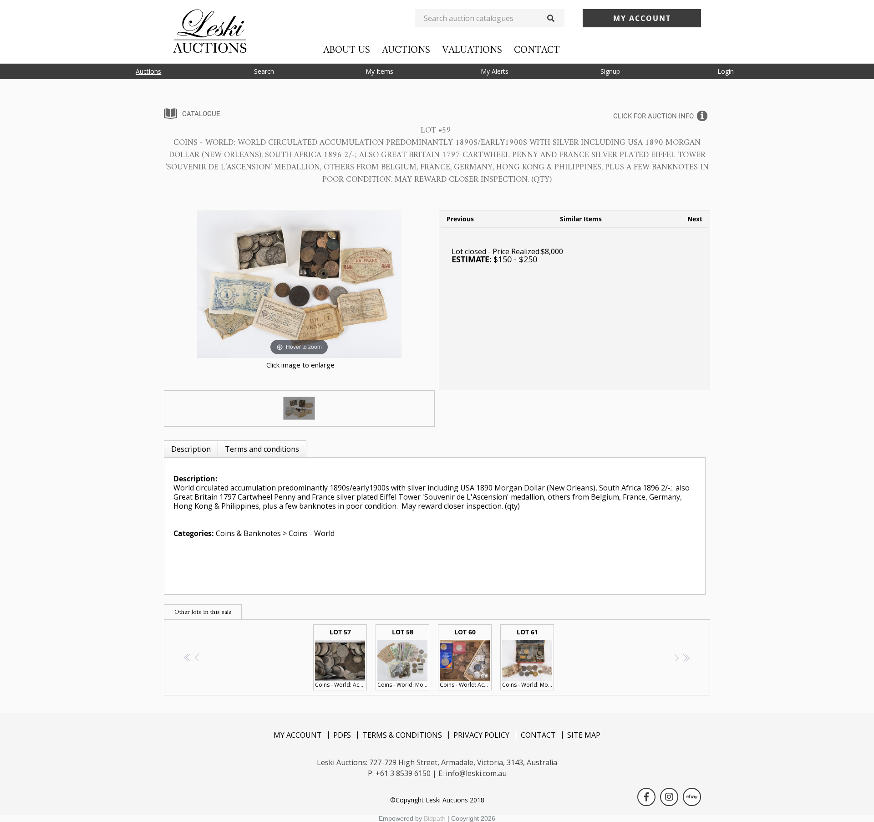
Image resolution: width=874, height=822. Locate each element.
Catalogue (201, 114)
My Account (298, 735)
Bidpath (435, 818)
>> (686, 657)
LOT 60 (466, 658)
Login (725, 71)
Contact (537, 50)
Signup (610, 71)
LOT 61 (528, 658)
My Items (379, 71)
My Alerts (494, 71)
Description (191, 449)
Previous (460, 218)
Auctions (406, 50)
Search (264, 71)
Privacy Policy (481, 735)
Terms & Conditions (402, 735)
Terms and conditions (262, 449)
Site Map (583, 735)
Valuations (472, 50)
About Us (346, 50)
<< (188, 657)
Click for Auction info (653, 116)
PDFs (342, 735)
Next (694, 218)
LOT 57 (341, 658)
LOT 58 (403, 658)
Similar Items (581, 218)
